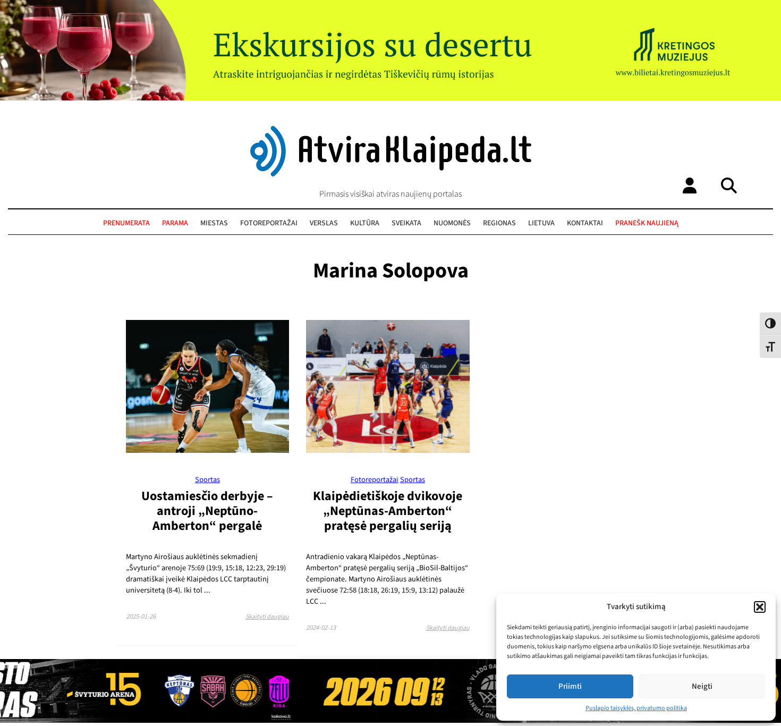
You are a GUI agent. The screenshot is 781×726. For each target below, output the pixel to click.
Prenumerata (126, 223)
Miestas (214, 223)
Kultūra (364, 223)
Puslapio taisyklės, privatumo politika (636, 708)
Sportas (207, 479)
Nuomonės (452, 223)
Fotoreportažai (269, 223)
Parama (175, 223)
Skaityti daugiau (267, 616)
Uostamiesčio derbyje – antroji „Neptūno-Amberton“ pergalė (207, 511)
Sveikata (406, 223)
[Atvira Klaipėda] (390, 174)
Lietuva (541, 223)
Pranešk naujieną (646, 223)
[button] (759, 607)
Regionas (499, 223)
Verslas (324, 223)
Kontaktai (585, 223)
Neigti (702, 686)
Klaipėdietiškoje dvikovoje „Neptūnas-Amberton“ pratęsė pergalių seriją (387, 511)
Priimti (570, 686)
